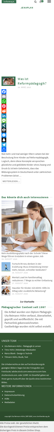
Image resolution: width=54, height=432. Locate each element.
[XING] (27, 125)
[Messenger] (27, 135)
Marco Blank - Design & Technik (18, 353)
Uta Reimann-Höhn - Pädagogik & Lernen (22, 346)
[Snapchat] (27, 140)
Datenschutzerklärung (14, 395)
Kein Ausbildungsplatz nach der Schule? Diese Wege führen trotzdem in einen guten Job (25, 255)
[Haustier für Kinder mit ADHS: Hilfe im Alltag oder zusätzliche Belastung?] (6, 290)
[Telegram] (27, 144)
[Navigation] (49, 1)
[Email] (27, 96)
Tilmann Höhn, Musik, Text (16, 357)
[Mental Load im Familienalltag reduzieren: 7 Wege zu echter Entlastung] (6, 280)
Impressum (9, 391)
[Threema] (27, 130)
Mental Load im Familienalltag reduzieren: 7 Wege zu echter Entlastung (32, 279)
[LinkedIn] (27, 115)
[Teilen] (27, 149)
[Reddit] (27, 111)
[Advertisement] (27, 40)
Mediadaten (9, 402)
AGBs (6, 398)
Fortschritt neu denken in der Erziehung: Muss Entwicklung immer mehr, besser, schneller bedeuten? (30, 266)
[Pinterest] (27, 106)
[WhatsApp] (27, 101)
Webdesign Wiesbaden (26, 349)
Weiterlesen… (11, 181)
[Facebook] (27, 91)
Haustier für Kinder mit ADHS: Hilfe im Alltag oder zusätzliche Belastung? (31, 289)
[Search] (35, 1)
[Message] (27, 120)
